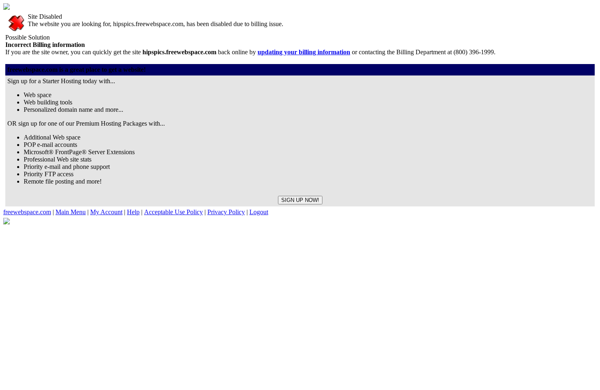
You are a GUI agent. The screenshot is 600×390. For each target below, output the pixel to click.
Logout (258, 211)
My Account (106, 211)
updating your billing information (304, 52)
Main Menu (71, 211)
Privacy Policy (226, 211)
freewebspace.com (27, 211)
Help (133, 211)
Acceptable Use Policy (173, 211)
